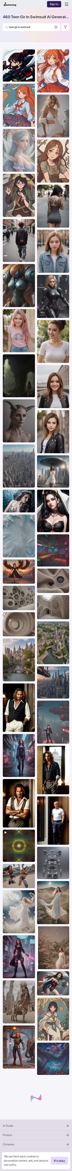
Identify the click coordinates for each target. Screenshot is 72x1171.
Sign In (54, 4)
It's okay (59, 1160)
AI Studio (8, 1125)
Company (8, 1144)
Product (7, 1135)
